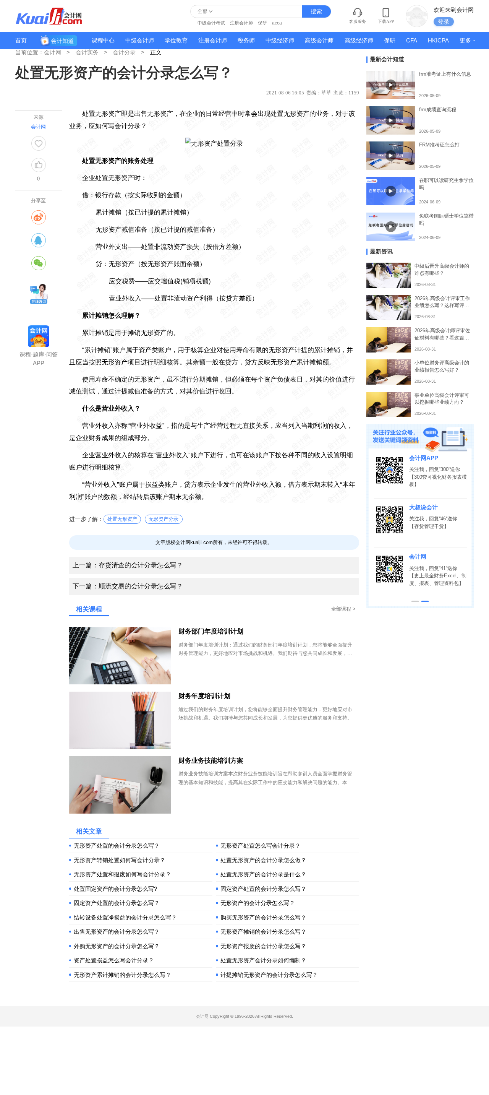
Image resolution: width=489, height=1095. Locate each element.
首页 (21, 40)
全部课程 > (343, 609)
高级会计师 (319, 40)
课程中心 (103, 40)
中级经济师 (280, 40)
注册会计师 (241, 23)
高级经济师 (359, 40)
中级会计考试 (211, 23)
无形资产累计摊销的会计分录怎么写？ (122, 975)
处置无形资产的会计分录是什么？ (263, 874)
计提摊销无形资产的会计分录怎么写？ (269, 975)
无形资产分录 (163, 519)
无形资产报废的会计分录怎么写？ (263, 946)
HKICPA (438, 40)
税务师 (246, 40)
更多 (465, 40)
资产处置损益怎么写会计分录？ (114, 960)
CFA (411, 40)
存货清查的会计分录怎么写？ (128, 565)
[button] (415, 601)
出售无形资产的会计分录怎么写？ (117, 931)
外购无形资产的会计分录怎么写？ (117, 946)
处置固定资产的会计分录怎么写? (115, 888)
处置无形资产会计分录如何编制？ (263, 960)
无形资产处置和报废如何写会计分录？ (122, 874)
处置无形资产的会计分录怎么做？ (263, 860)
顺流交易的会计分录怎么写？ (128, 586)
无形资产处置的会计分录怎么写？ (117, 845)
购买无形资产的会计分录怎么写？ (263, 917)
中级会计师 (139, 40)
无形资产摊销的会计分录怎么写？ (263, 931)
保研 (262, 23)
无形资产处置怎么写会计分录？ (260, 845)
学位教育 (176, 40)
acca (277, 23)
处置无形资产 (122, 519)
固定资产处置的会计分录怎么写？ (263, 888)
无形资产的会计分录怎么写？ (257, 903)
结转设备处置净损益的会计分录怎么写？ (125, 917)
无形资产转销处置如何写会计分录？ (119, 860)
